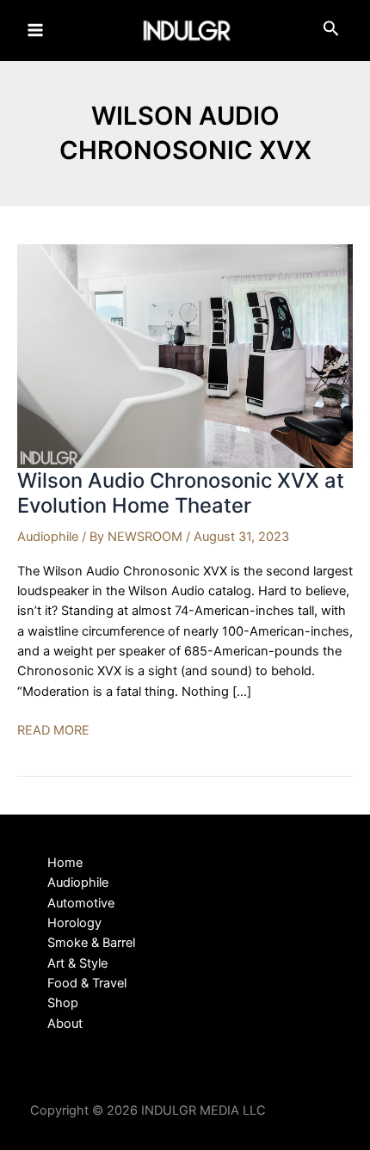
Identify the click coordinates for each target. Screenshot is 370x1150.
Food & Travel (86, 983)
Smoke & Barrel (91, 942)
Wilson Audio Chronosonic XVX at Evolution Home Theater (180, 493)
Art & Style (77, 963)
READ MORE (53, 731)
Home (65, 862)
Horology (74, 923)
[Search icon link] (331, 32)
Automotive (80, 903)
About (65, 1023)
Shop (62, 1003)
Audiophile (47, 536)
